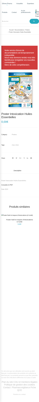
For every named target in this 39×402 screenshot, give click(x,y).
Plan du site (7, 382)
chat (13, 145)
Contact (7, 387)
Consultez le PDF (7, 185)
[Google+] (20, 158)
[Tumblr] (24, 158)
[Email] (31, 158)
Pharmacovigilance (21, 387)
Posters (27, 30)
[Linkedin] (27, 158)
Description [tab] (17, 170)
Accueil (11, 30)
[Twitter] (16, 158)
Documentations (19, 30)
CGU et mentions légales (25, 382)
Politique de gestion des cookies (19, 384)
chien (17, 145)
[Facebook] (12, 158)
